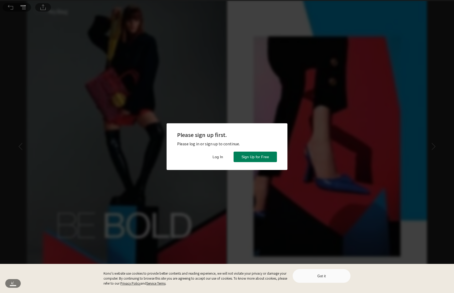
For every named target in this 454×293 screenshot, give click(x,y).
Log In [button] (218, 157)
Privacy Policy (130, 283)
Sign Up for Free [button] (255, 157)
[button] (10, 7)
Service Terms (156, 283)
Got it (321, 276)
